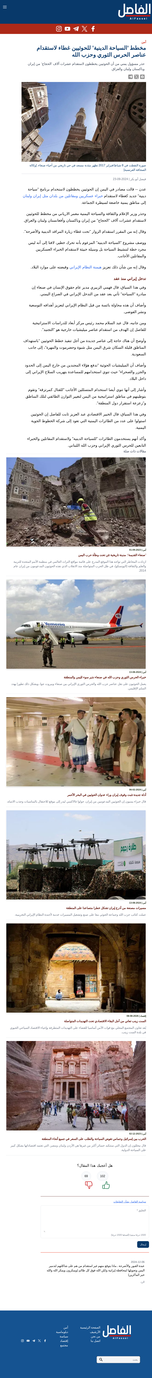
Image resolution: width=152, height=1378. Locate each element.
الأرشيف (95, 1331)
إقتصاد (64, 1340)
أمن (143, 42)
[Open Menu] (4, 7)
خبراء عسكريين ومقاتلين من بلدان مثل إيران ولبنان (63, 196)
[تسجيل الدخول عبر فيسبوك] (142, 77)
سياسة (64, 1336)
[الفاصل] (134, 12)
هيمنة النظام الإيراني (86, 267)
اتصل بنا (95, 1340)
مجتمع (64, 1345)
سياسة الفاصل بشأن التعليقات (129, 1201)
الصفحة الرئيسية (90, 1327)
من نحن (95, 1336)
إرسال (143, 1244)
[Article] (76, 502)
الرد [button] (143, 1281)
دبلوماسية (62, 1331)
